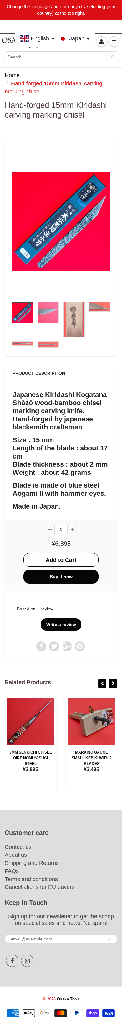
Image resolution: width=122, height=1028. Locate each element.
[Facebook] (12, 961)
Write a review (61, 624)
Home (12, 75)
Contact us (18, 847)
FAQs (12, 871)
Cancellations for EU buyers (39, 887)
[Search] (113, 57)
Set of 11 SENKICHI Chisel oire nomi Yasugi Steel (99, 758)
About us (16, 855)
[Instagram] (27, 961)
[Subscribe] (109, 939)
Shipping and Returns (32, 863)
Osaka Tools (68, 999)
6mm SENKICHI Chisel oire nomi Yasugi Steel (39, 758)
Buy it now (61, 576)
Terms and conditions (31, 879)
